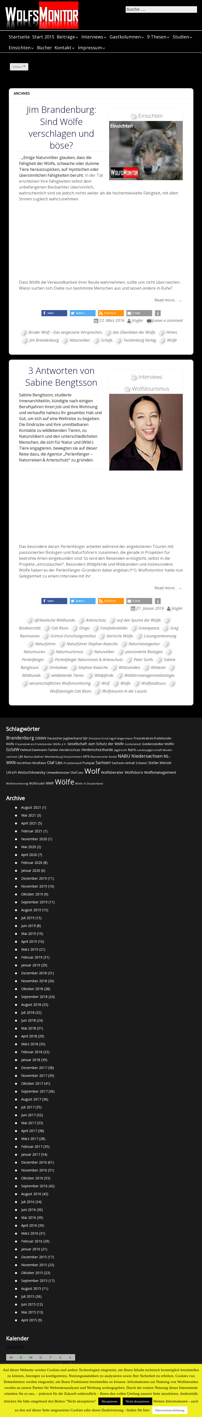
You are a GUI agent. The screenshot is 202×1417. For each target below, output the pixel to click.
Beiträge (66, 37)
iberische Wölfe (120, 636)
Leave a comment (167, 320)
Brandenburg (20, 738)
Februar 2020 (31, 862)
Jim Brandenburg (44, 340)
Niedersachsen (147, 756)
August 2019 (31, 910)
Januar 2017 (30, 1154)
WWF (50, 783)
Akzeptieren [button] (109, 1401)
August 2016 (31, 1193)
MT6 (86, 756)
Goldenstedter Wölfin (158, 744)
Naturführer (45, 644)
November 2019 (34, 886)
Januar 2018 (30, 1059)
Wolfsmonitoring (17, 783)
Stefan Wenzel (159, 762)
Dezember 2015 (34, 1257)
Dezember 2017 (34, 1067)
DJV (85, 738)
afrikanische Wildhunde (54, 620)
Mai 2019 (28, 933)
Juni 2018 (28, 1020)
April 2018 (29, 1036)
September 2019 (34, 902)
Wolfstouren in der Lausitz (124, 691)
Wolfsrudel (37, 783)
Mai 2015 (28, 1312)
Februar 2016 (31, 1241)
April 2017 (29, 1130)
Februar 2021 (31, 831)
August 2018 (31, 1004)
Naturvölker (80, 340)
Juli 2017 (27, 1107)
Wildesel (158, 667)
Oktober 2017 (32, 1083)
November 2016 (34, 1170)
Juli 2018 (27, 1012)
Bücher (44, 48)
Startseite (19, 37)
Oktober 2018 (32, 988)
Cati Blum (59, 628)
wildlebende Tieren (67, 675)
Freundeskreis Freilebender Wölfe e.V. (41, 744)
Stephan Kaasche (93, 667)
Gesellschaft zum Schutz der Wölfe (95, 743)
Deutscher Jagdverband (64, 738)
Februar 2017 (31, 1146)
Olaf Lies (55, 762)
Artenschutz (96, 620)
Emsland (95, 738)
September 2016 (34, 1186)
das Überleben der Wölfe (134, 332)
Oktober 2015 (32, 1272)
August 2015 (31, 1288)
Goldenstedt (133, 744)
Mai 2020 (28, 846)
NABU (124, 756)
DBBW (40, 737)
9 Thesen (156, 37)
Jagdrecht (120, 750)
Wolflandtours (153, 683)
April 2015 (29, 1320)
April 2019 (29, 941)
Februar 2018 (31, 1052)
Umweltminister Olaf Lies (65, 772)
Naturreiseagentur (144, 644)
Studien (181, 37)
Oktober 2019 (32, 894)
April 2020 (29, 854)
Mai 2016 (28, 1217)
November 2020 (34, 839)
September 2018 (34, 996)
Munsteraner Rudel (103, 756)
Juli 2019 (27, 917)
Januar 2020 (30, 870)
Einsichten (20, 48)
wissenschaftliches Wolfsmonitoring (60, 683)
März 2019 (29, 949)
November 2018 (34, 981)
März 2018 (29, 1044)
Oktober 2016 (32, 1178)
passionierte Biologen (143, 651)
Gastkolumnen (125, 37)
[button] (54, 313)
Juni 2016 (28, 1209)
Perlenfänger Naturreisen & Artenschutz (89, 659)
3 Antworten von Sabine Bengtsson (61, 376)
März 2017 (29, 1138)
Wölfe (172, 340)
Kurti (132, 749)
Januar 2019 (30, 965)
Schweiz (141, 763)
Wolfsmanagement (160, 772)
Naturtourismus (69, 651)
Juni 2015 (28, 1304)
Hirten (171, 332)
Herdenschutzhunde (97, 749)
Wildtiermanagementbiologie (149, 675)
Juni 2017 (28, 1115)
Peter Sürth (143, 659)
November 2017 (34, 1075)
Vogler (137, 320)
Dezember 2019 (34, 878)
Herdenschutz (69, 750)
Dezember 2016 (34, 1162)
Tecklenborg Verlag (139, 340)
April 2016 (29, 1225)
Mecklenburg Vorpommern (63, 756)
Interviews (92, 37)
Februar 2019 (31, 957)
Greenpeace (149, 628)
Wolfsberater (112, 772)
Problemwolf (73, 763)
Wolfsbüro (134, 772)
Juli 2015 (27, 1296)
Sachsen (103, 762)
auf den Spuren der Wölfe (139, 620)
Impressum (90, 48)
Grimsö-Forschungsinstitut (73, 636)
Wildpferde (104, 675)
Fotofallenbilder (114, 628)
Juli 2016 (27, 1201)
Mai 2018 (28, 1028)
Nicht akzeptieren (137, 1401)
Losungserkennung (160, 636)
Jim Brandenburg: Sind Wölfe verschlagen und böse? (61, 127)
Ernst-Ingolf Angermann (117, 738)
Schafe (106, 340)
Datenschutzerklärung (170, 1410)
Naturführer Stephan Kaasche (92, 644)
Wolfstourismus (150, 388)
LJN (20, 756)
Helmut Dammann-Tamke (39, 750)
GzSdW (12, 749)
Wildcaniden (129, 667)
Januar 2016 (30, 1249)
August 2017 (31, 1099)
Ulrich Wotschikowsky (26, 772)
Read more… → (168, 300)
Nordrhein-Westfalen (31, 763)
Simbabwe (58, 667)
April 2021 (29, 823)
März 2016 (29, 1233)
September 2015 (34, 1280)
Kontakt (62, 48)
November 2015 (34, 1264)
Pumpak (89, 763)
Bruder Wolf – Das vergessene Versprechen (65, 332)
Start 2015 (43, 37)
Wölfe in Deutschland (89, 783)
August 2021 (31, 807)
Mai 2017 (28, 1122)
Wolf (105, 683)
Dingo (84, 628)
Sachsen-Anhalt (123, 763)
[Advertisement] (101, 242)
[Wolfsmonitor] (42, 15)
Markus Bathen (34, 756)
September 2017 (34, 1091)
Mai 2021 (28, 815)
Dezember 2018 (34, 973)
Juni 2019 (28, 925)
